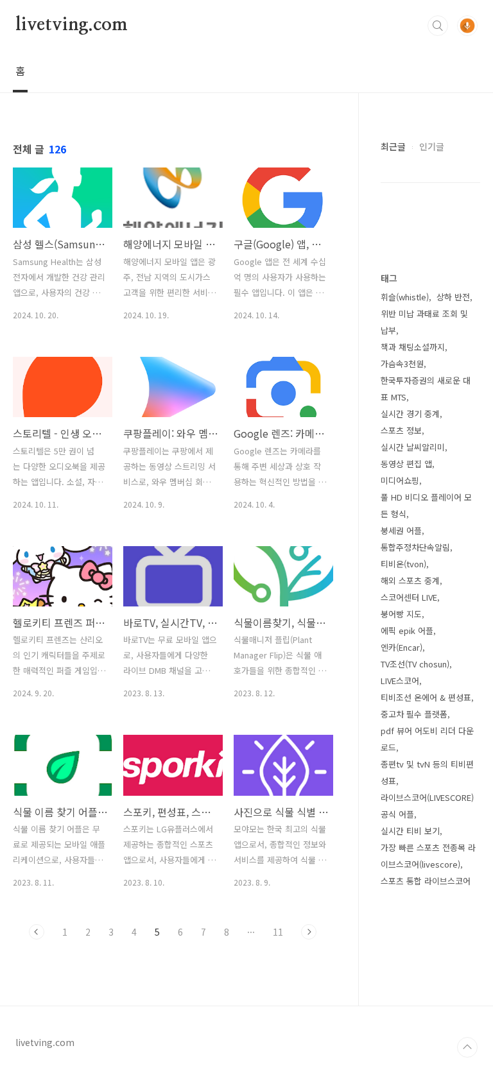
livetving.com (71, 25)
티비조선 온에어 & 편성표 (426, 697)
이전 (36, 932)
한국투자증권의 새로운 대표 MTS (426, 388)
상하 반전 (453, 297)
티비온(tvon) (403, 564)
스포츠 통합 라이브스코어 (426, 881)
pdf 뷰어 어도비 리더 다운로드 (427, 739)
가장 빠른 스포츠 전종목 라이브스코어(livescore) (428, 855)
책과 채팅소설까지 (413, 347)
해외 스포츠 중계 (410, 580)
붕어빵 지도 (401, 614)
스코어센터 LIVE (409, 597)
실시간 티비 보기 (410, 831)
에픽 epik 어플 (407, 630)
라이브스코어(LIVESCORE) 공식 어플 (427, 805)
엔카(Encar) (401, 647)
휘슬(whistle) (405, 297)
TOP (467, 1047)
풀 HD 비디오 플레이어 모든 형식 (426, 505)
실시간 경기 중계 (410, 414)
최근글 (393, 146)
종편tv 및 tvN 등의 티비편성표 (427, 772)
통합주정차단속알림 (415, 547)
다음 (308, 932)
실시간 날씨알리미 (413, 447)
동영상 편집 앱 (406, 464)
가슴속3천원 (402, 363)
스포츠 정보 (401, 430)
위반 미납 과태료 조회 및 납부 (424, 321)
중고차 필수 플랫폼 (414, 714)
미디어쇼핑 (400, 480)
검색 (437, 25)
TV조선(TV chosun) (415, 664)
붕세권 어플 (401, 530)
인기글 (431, 146)
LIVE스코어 (400, 680)
